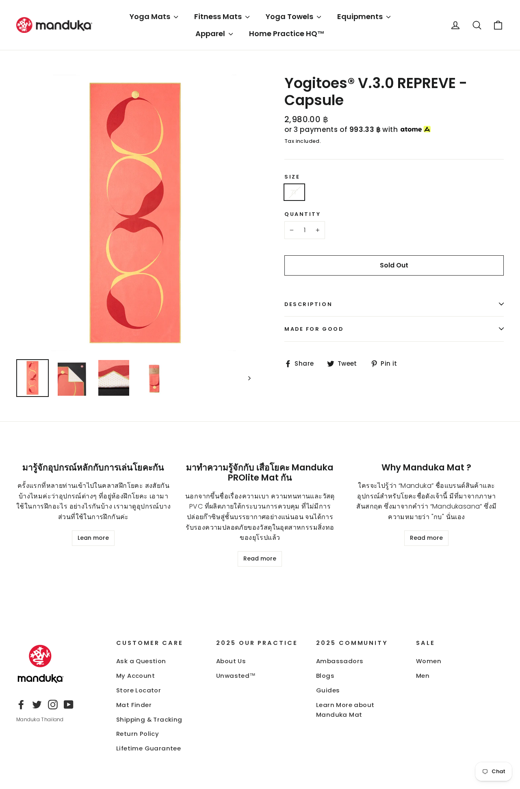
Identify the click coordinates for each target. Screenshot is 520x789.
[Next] (249, 378)
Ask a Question (141, 661)
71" (294, 192)
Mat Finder (134, 705)
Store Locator (138, 690)
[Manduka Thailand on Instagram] (53, 704)
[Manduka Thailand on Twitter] (37, 704)
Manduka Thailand (40, 719)
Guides (328, 690)
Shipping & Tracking (149, 719)
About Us (231, 661)
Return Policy (137, 733)
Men (422, 675)
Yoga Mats (151, 16)
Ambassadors (339, 661)
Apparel (211, 33)
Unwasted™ (236, 675)
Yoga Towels (290, 16)
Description (308, 304)
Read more (259, 558)
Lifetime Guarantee (148, 748)
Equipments (360, 16)
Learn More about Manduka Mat (345, 710)
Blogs (325, 675)
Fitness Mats (218, 16)
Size (292, 177)
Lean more (93, 538)
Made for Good (313, 329)
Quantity (302, 214)
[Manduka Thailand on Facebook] (21, 704)
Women (428, 661)
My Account (135, 675)
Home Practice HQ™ (287, 33)
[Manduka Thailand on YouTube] (69, 704)
